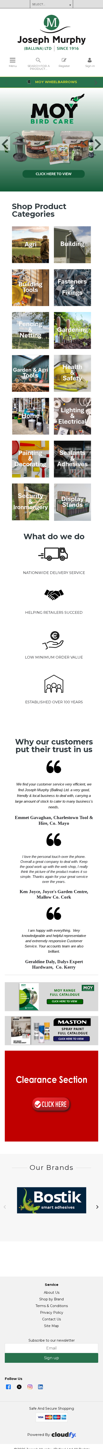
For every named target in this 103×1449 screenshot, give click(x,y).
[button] (7, 82)
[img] (8, 1386)
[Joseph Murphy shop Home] (51, 50)
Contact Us (51, 1319)
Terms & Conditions (51, 1306)
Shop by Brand (51, 1299)
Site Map (51, 1326)
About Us (51, 1292)
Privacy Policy (51, 1312)
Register (64, 65)
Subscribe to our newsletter (52, 1340)
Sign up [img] (51, 1358)
